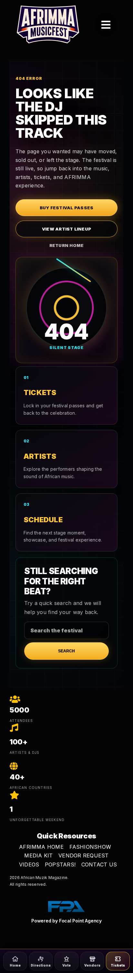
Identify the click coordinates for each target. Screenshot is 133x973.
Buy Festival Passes (67, 207)
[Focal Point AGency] (66, 901)
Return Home (66, 245)
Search (66, 651)
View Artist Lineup (66, 228)
